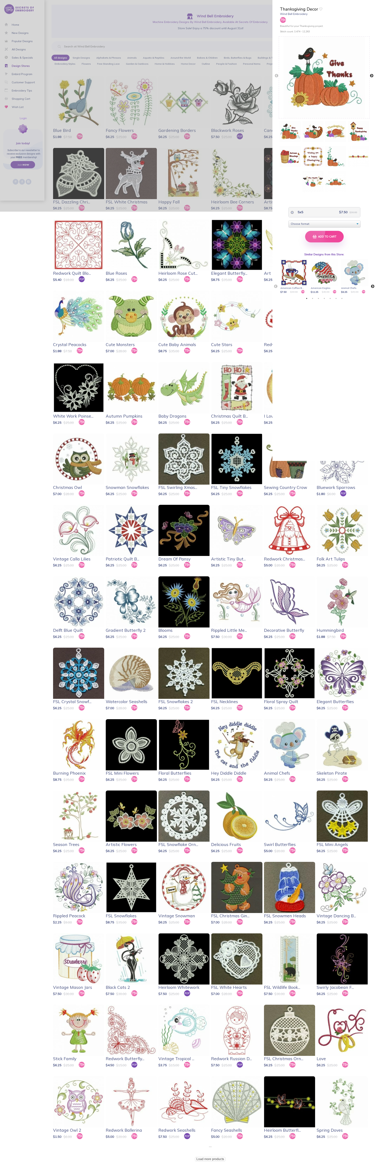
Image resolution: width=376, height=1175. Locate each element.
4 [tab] (324, 298)
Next (372, 76)
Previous (276, 76)
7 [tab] (342, 298)
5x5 (300, 212)
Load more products (210, 1159)
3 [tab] (318, 298)
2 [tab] (313, 298)
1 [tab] (307, 298)
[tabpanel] (294, 276)
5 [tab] (330, 298)
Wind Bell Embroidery (293, 14)
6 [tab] (336, 298)
